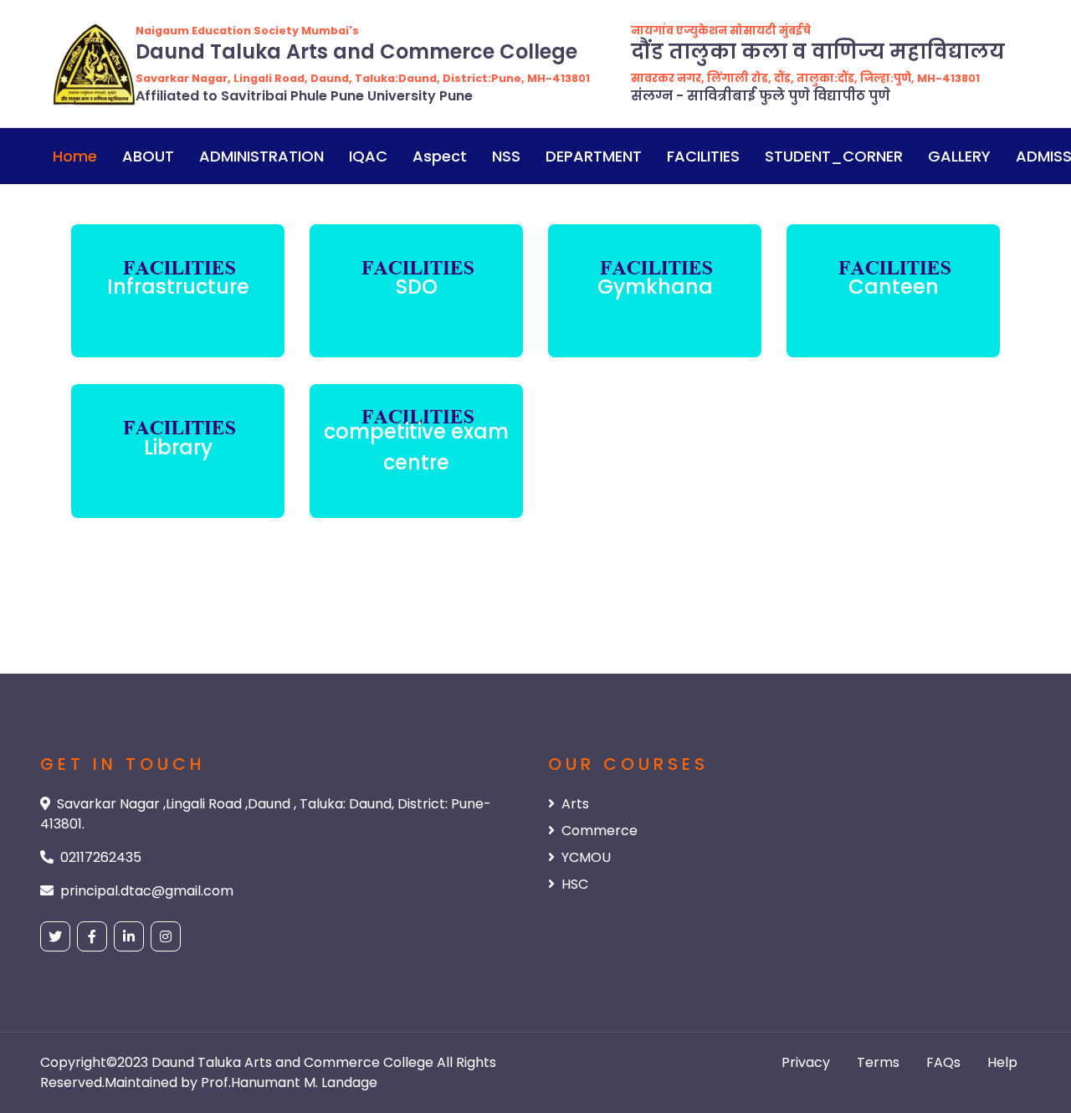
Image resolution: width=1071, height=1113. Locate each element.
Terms (878, 1062)
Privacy (805, 1062)
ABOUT (148, 156)
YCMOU (586, 857)
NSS (506, 156)
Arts (575, 803)
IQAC (368, 156)
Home (75, 156)
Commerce (599, 830)
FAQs (943, 1062)
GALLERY (959, 156)
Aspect (440, 156)
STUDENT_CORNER (834, 156)
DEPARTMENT (594, 156)
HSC (574, 884)
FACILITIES (703, 156)
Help (1002, 1062)
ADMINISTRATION (261, 156)
